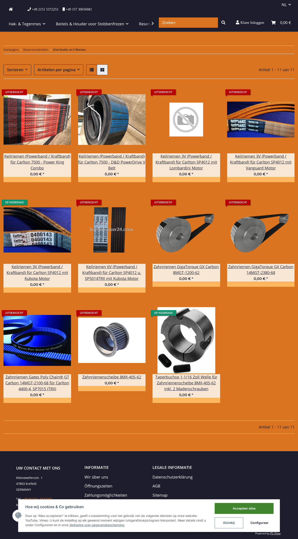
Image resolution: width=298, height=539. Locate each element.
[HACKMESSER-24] (11, 9)
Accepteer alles (244, 508)
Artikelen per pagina (56, 69)
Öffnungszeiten (98, 486)
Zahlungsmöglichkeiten (105, 495)
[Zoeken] (223, 22)
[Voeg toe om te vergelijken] (64, 93)
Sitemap (160, 495)
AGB (156, 486)
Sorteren (15, 69)
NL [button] (284, 4)
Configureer (259, 523)
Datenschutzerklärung (172, 477)
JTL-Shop (275, 533)
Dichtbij (229, 523)
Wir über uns (96, 477)
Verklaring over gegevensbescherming (96, 525)
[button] (250, 22)
